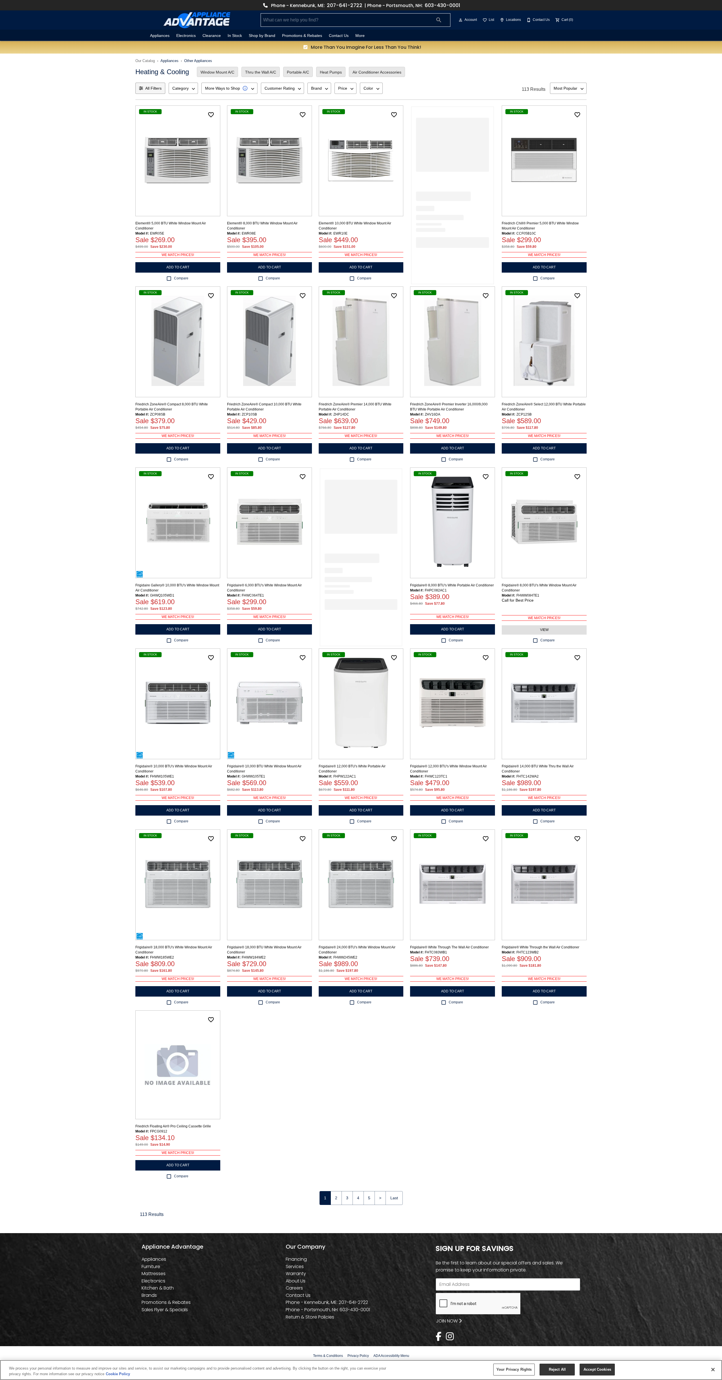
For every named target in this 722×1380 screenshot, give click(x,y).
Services (295, 1266)
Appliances (160, 36)
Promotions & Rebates (302, 36)
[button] (460, 20)
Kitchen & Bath (158, 1288)
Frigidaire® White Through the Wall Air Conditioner (540, 947)
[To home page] (197, 20)
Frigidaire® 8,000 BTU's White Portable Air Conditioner (452, 585)
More (360, 36)
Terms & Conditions (328, 1356)
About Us (295, 1281)
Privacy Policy (358, 1356)
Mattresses (154, 1273)
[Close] (713, 1369)
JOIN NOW (447, 1321)
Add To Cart (177, 267)
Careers (294, 1288)
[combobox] (183, 88)
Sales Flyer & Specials (165, 1309)
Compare (181, 278)
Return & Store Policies (310, 1317)
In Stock (235, 36)
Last (394, 1198)
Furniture (151, 1266)
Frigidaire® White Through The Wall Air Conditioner (449, 947)
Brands (149, 1295)
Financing (296, 1259)
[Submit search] (439, 20)
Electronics (186, 36)
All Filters (153, 88)
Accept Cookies (597, 1369)
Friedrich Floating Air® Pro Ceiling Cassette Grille (173, 1126)
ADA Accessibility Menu (391, 1356)
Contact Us (339, 36)
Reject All (557, 1369)
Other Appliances (198, 61)
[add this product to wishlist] (211, 115)
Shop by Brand (262, 36)
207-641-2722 (344, 5)
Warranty (296, 1273)
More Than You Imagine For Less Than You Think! (365, 47)
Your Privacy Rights (514, 1369)
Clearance (211, 36)
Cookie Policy (118, 1374)
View (544, 630)
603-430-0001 (442, 5)
